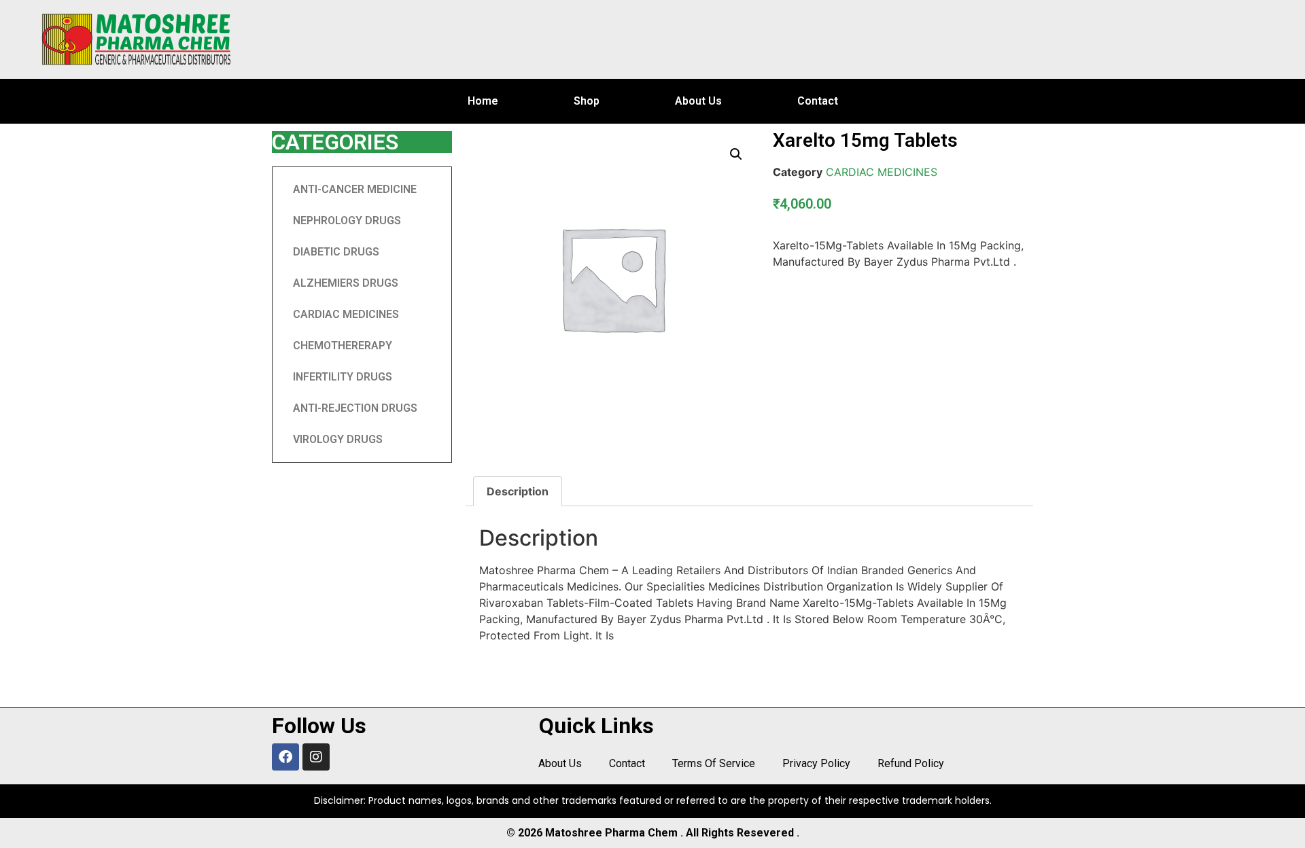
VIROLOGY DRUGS (338, 439)
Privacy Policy (816, 763)
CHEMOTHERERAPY (342, 345)
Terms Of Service (713, 763)
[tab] (517, 491)
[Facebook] (285, 757)
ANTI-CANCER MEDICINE (355, 189)
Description (518, 491)
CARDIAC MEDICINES (346, 314)
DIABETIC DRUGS (336, 251)
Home (483, 100)
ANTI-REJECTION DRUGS (355, 408)
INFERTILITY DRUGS (342, 376)
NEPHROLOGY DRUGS (347, 220)
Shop (586, 100)
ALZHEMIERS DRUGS (345, 283)
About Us (698, 100)
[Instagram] (316, 757)
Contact (817, 100)
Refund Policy (910, 763)
